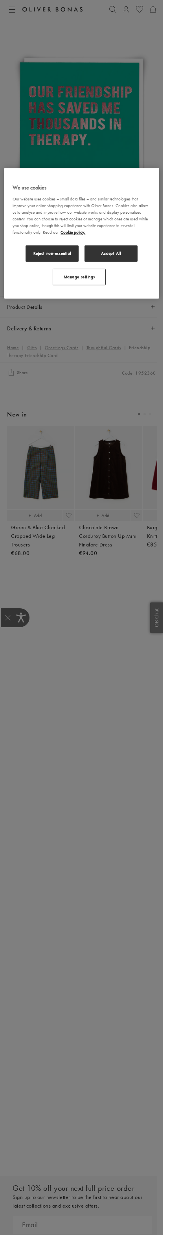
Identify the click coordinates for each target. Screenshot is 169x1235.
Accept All (111, 253)
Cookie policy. (73, 232)
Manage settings (80, 276)
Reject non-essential (52, 253)
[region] (81, 233)
